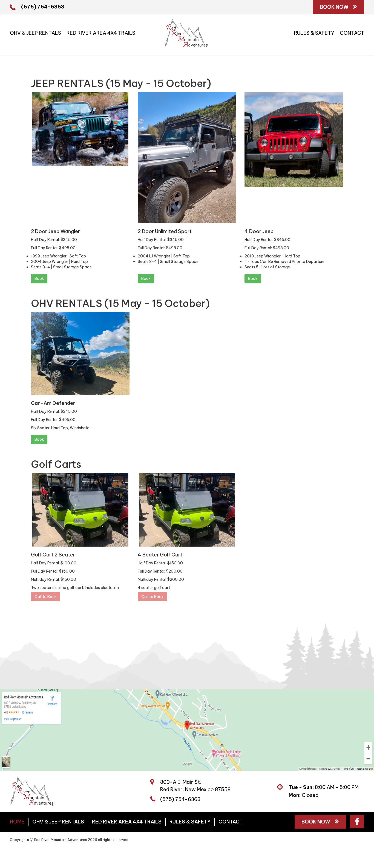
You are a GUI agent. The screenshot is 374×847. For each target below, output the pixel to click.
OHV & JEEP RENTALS (35, 33)
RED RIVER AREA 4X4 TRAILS (101, 33)
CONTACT (352, 33)
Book (39, 278)
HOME (17, 822)
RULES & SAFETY (314, 33)
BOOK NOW (335, 7)
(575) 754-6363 (42, 7)
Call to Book (45, 596)
